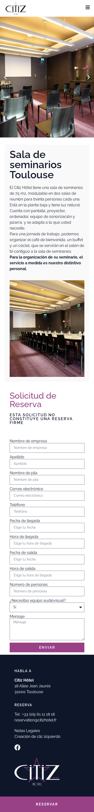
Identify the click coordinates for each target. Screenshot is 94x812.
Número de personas (29, 585)
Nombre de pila (23, 473)
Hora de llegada (24, 537)
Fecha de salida (23, 553)
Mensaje (17, 616)
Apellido (17, 457)
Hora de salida (22, 569)
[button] (5, 77)
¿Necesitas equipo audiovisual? (38, 601)
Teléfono (17, 505)
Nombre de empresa (28, 441)
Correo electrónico (26, 489)
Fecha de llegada (25, 521)
